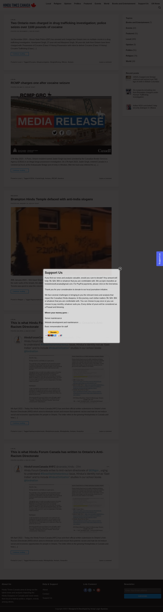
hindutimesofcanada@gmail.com (59, 284)
